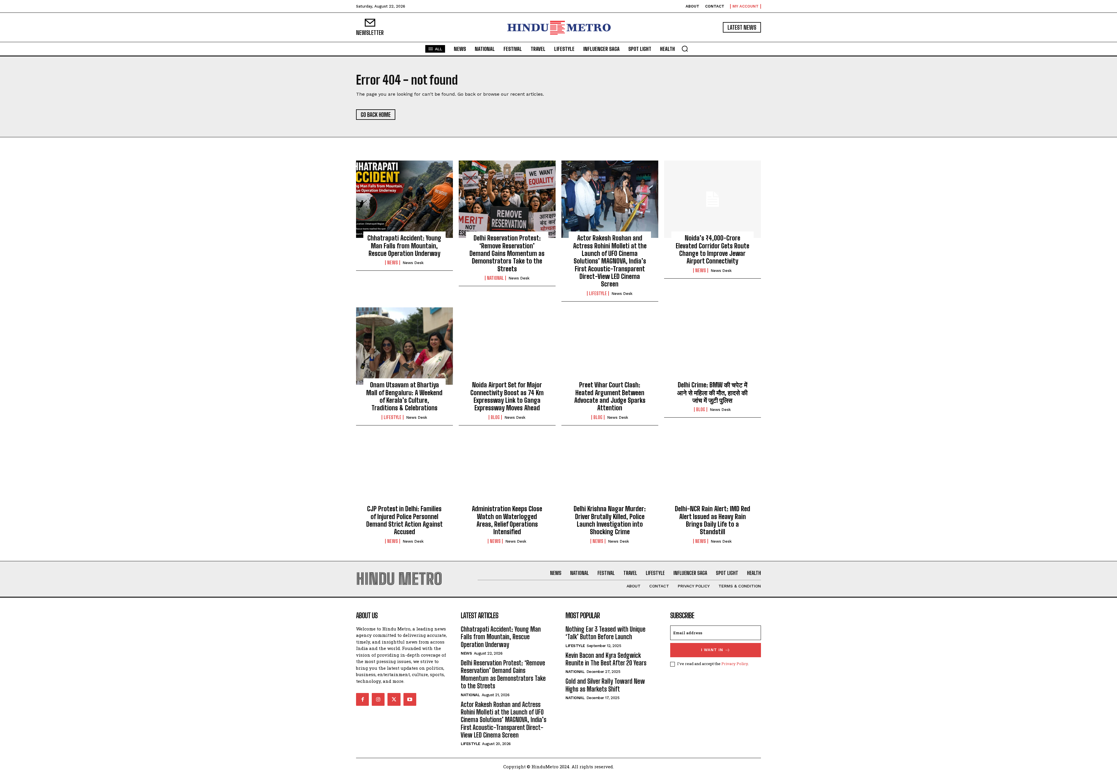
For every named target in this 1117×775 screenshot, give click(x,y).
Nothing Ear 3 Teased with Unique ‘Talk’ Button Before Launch (605, 633)
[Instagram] (378, 699)
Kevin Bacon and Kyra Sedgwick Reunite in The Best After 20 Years (605, 659)
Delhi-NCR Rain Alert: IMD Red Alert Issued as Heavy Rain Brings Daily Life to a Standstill (712, 520)
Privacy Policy (734, 663)
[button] (685, 49)
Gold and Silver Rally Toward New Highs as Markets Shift (605, 685)
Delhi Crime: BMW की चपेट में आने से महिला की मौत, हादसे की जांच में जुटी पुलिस (712, 392)
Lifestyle (598, 293)
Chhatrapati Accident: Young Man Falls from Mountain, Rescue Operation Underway (404, 245)
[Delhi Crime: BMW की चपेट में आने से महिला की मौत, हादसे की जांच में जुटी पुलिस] (712, 346)
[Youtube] (409, 699)
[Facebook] (362, 699)
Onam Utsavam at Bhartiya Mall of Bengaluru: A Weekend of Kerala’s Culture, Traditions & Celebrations (404, 396)
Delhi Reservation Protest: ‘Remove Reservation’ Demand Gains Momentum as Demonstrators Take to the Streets (507, 253)
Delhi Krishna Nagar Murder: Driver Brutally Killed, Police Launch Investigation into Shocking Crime (610, 520)
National (495, 278)
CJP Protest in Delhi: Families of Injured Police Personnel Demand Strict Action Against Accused (404, 520)
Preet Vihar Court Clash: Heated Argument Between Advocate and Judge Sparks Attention (609, 396)
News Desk (413, 263)
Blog (495, 417)
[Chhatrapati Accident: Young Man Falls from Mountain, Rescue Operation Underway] (404, 199)
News (392, 262)
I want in (712, 650)
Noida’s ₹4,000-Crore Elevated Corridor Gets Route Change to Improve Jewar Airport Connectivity (712, 249)
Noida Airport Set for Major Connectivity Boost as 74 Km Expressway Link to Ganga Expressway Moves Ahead (507, 396)
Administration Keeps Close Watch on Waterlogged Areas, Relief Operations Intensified (507, 520)
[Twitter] (393, 699)
